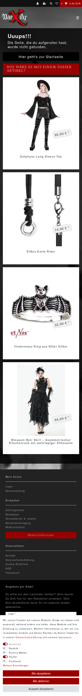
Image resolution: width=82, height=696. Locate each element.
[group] (41, 115)
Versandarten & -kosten (21, 518)
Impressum (13, 572)
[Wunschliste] (57, 3)
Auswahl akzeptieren (41, 689)
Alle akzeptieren (41, 673)
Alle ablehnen (41, 681)
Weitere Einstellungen (15, 665)
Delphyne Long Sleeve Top (41, 156)
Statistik (14, 648)
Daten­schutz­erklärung (29, 637)
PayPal (13, 656)
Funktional (15, 661)
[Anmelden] (38, 3)
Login (9, 486)
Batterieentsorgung (18, 523)
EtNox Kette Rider (41, 251)
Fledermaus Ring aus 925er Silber (41, 346)
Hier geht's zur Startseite (41, 56)
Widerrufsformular (41, 535)
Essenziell (15, 644)
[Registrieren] (45, 3)
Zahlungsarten (15, 510)
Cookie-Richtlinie (17, 564)
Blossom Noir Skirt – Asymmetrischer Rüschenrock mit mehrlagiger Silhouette (41, 441)
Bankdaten (12, 514)
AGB (8, 568)
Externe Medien (18, 652)
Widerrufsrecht (15, 527)
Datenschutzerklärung (20, 560)
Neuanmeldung (15, 491)
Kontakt (11, 555)
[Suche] (51, 3)
